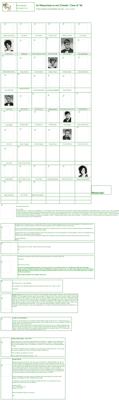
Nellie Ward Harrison (52, 179)
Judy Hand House (83, 54)
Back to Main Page (21, 5)
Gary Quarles (9, 124)
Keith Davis (24, 54)
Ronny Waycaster (8, 195)
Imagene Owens (53, 109)
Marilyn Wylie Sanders (37, 195)
